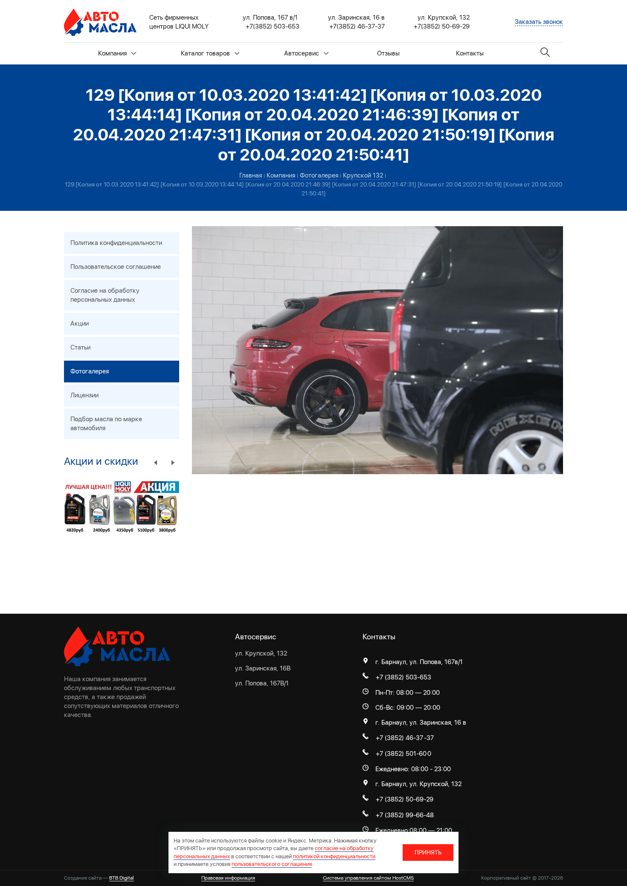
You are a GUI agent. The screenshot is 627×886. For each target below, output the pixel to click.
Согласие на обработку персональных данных (104, 295)
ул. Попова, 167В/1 (262, 683)
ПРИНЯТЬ (428, 852)
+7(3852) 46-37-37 (357, 26)
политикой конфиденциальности (334, 856)
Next (172, 462)
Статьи (80, 347)
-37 (429, 738)
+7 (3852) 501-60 (401, 754)
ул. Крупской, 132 (261, 653)
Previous (155, 462)
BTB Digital (121, 878)
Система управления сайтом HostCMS (368, 878)
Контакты (470, 53)
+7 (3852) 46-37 (399, 738)
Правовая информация (228, 878)
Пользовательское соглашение (115, 267)
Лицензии (84, 395)
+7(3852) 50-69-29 (442, 26)
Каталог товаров (205, 53)
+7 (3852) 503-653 (403, 677)
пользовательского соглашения (272, 864)
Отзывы (388, 53)
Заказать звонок (539, 22)
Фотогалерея (89, 371)
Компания (112, 53)
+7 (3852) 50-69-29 (404, 799)
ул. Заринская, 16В (262, 668)
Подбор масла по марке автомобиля (106, 423)
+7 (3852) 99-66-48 (405, 815)
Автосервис (301, 53)
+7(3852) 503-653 (272, 26)
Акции (79, 323)
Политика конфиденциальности (116, 243)
